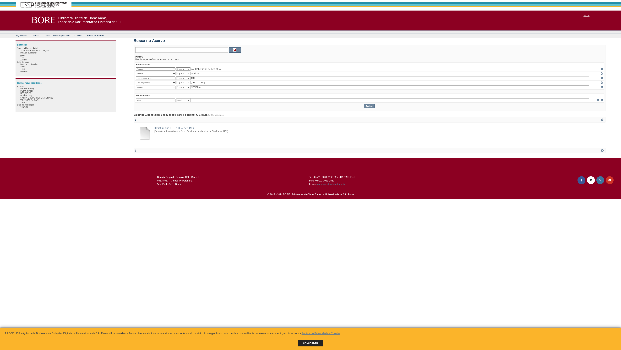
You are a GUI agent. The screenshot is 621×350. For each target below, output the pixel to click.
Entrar (586, 15)
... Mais (23, 102)
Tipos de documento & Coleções (34, 50)
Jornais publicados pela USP (57, 36)
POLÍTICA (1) (26, 95)
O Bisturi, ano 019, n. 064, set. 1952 (174, 128)
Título (22, 57)
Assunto (23, 60)
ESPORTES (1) (27, 89)
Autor (22, 55)
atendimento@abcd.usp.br (331, 184)
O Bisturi (78, 36)
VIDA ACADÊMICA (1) (29, 100)
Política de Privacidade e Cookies (321, 333)
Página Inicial (21, 36)
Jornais (36, 36)
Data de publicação (29, 53)
